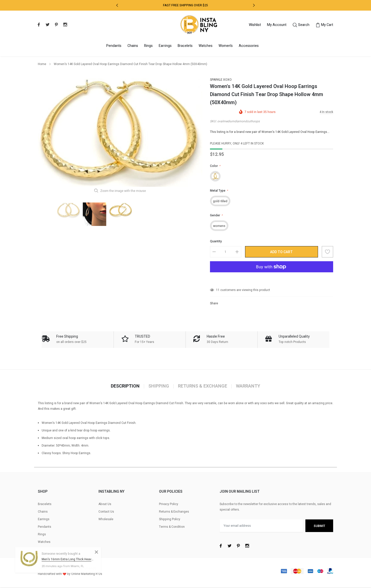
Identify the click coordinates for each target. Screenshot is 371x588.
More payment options (271, 279)
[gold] (215, 176)
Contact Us (106, 511)
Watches (206, 45)
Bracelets (185, 45)
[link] (38, 24)
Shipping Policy (169, 519)
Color (215, 166)
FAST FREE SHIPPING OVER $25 (185, 5)
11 (218, 290)
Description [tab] (125, 386)
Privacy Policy (168, 504)
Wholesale (105, 519)
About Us (104, 504)
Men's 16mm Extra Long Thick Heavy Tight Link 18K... (67, 559)
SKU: (213, 121)
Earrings (165, 45)
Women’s (226, 45)
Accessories (249, 45)
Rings (148, 45)
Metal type (219, 190)
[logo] (198, 24)
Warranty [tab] (248, 386)
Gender (216, 215)
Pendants (113, 45)
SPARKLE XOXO (221, 79)
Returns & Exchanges (174, 511)
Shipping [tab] (158, 386)
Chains (132, 45)
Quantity (216, 241)
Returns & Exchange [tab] (202, 386)
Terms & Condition (172, 526)
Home (42, 64)
